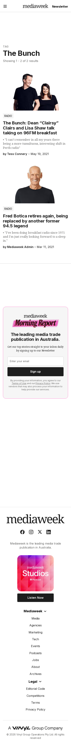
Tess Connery (17, 154)
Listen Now (35, 597)
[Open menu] (5, 6)
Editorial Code (35, 688)
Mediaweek (33, 611)
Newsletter (60, 6)
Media (35, 618)
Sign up (35, 371)
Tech (35, 639)
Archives (35, 674)
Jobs (35, 660)
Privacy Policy (43, 383)
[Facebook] (22, 533)
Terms (35, 702)
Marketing (35, 632)
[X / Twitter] (40, 533)
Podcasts (35, 653)
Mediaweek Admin (20, 247)
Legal (33, 681)
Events (35, 646)
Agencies (35, 625)
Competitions (35, 696)
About (35, 667)
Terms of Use (19, 383)
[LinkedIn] (48, 533)
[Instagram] (31, 533)
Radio (8, 115)
